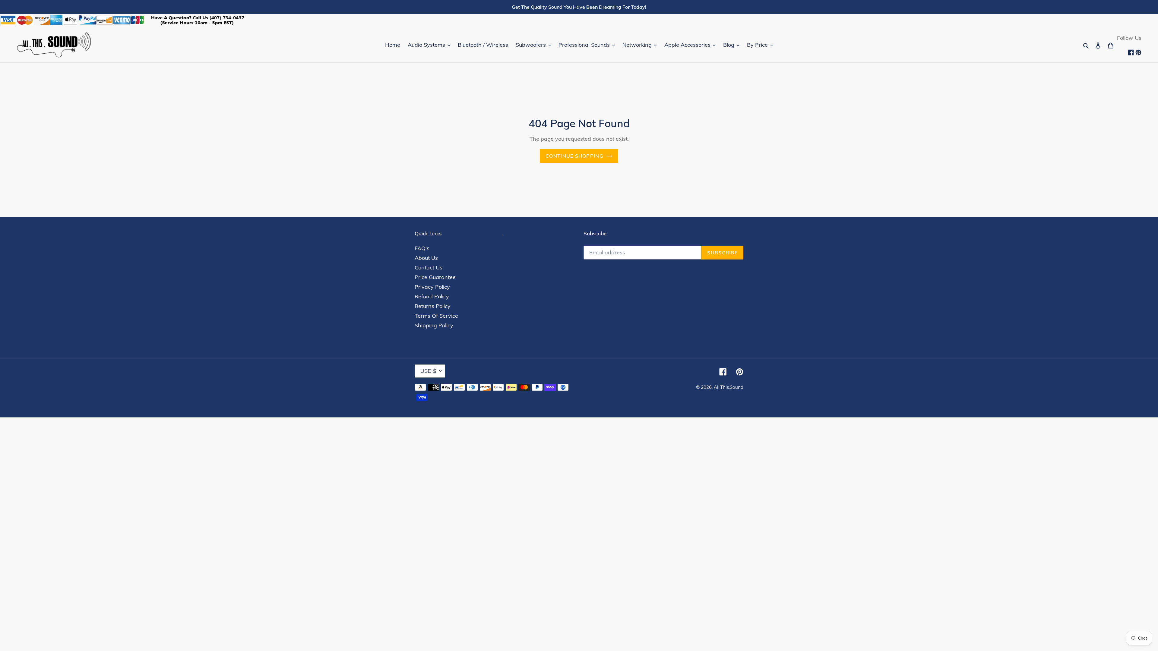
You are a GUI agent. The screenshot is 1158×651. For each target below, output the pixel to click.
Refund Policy (432, 296)
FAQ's (422, 248)
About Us (426, 257)
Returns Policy (433, 306)
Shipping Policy (434, 325)
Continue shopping (574, 156)
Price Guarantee (435, 277)
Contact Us (428, 267)
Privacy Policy (432, 286)
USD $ (428, 370)
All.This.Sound (728, 387)
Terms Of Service (436, 315)
